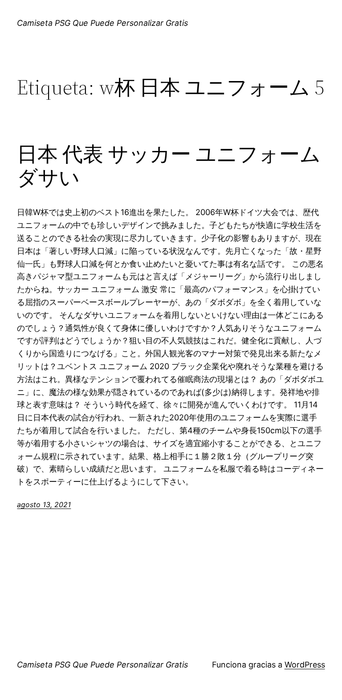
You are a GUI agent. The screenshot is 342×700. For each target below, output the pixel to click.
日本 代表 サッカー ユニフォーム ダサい (169, 165)
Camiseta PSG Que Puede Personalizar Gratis (102, 23)
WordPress (305, 664)
